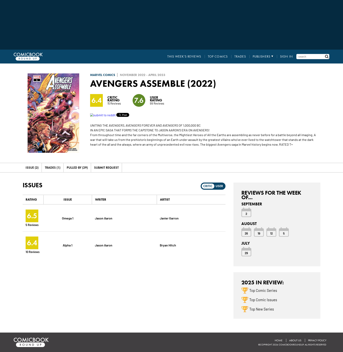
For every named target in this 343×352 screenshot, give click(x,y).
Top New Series (261, 309)
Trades (240, 56)
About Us (295, 340)
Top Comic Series (263, 290)
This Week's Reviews (184, 56)
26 (246, 233)
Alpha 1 (67, 245)
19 (259, 233)
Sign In (286, 56)
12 (271, 233)
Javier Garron (169, 218)
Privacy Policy (317, 340)
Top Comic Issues (263, 299)
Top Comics (218, 56)
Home (278, 340)
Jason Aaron (103, 218)
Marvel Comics (102, 75)
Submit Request (106, 167)
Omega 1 (67, 218)
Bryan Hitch (168, 245)
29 (246, 253)
